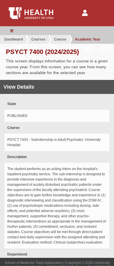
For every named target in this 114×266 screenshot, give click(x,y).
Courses (38, 39)
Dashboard (13, 39)
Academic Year (87, 39)
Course (60, 39)
